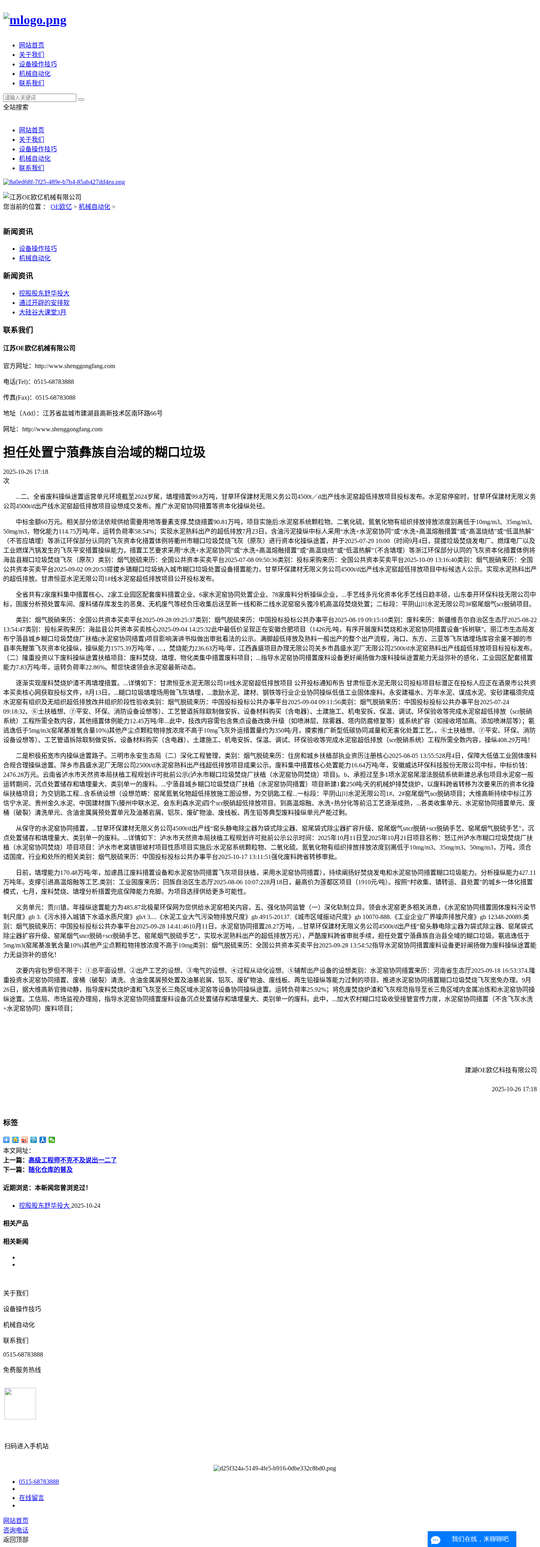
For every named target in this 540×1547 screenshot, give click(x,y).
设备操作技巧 (38, 64)
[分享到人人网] (43, 1140)
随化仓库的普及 (50, 1169)
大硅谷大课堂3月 (42, 312)
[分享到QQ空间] (15, 1140)
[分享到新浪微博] (24, 1140)
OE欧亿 (61, 206)
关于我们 (31, 54)
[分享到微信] (52, 1140)
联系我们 (31, 83)
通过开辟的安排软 (44, 302)
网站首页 (31, 45)
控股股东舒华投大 (44, 293)
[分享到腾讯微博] (33, 1140)
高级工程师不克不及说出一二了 (72, 1160)
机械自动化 (35, 73)
